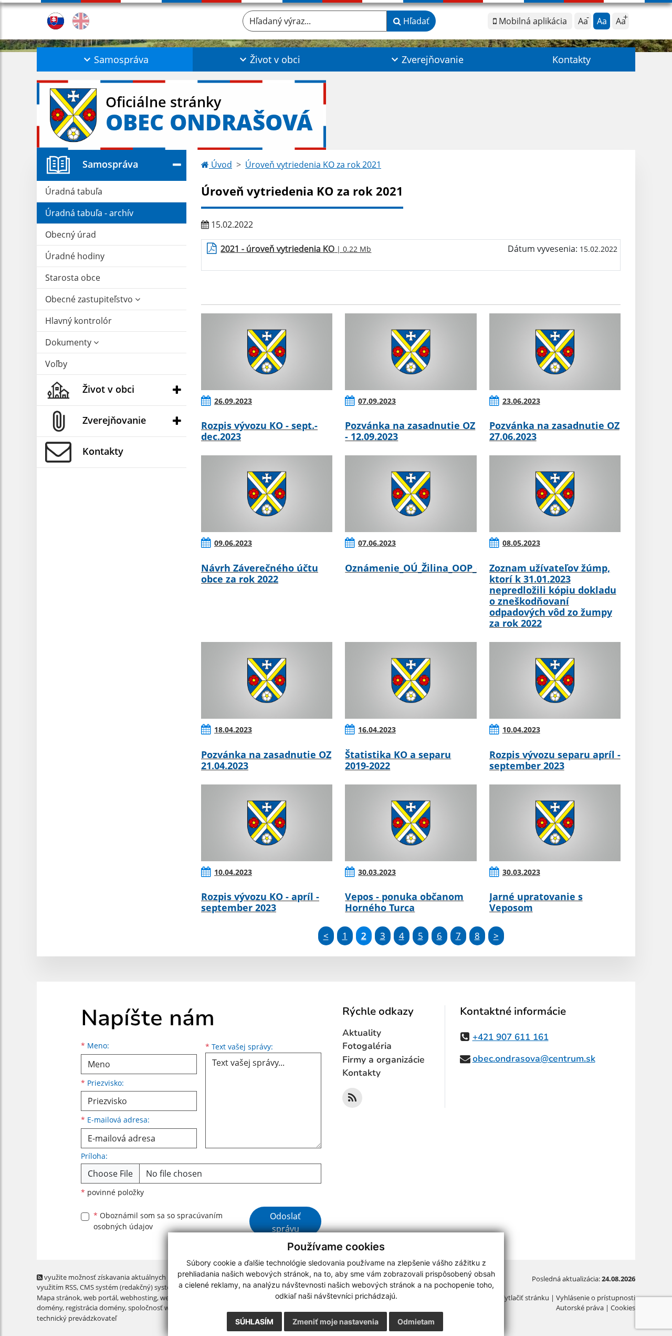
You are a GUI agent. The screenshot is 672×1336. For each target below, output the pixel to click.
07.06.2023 (377, 543)
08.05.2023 (521, 543)
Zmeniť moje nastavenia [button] (335, 1321)
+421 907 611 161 (510, 1037)
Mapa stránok (58, 1297)
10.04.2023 (521, 730)
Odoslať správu (285, 1222)
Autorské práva (580, 1307)
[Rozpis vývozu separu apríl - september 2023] (555, 680)
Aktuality (361, 1033)
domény (49, 1307)
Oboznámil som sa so (158, 1220)
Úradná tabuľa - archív (89, 213)
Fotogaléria (367, 1046)
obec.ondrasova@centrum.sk (533, 1059)
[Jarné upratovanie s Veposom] (555, 822)
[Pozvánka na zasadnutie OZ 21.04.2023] (266, 680)
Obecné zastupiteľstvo (90, 299)
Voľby (56, 364)
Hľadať (415, 21)
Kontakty (571, 59)
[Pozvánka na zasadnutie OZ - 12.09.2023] (410, 351)
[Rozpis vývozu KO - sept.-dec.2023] (266, 351)
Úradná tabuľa (73, 191)
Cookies (623, 1307)
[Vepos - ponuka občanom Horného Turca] (410, 822)
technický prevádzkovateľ (77, 1318)
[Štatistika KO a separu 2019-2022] (410, 680)
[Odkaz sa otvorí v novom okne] (352, 1098)
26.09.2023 (233, 401)
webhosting (138, 1297)
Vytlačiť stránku (524, 1297)
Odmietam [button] (416, 1321)
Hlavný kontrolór (78, 321)
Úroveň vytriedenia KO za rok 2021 (313, 164)
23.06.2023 (521, 401)
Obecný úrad (70, 234)
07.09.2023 (377, 401)
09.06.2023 (233, 543)
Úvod (220, 164)
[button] (115, 59)
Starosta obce (72, 277)
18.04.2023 (233, 730)
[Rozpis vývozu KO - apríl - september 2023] (266, 822)
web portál (100, 1297)
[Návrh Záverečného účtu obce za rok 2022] (266, 493)
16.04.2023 (377, 730)
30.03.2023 (377, 872)
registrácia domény (95, 1307)
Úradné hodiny (74, 256)
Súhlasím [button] (254, 1321)
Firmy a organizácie (383, 1060)
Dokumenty (69, 342)
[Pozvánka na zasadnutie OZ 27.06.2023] (555, 351)
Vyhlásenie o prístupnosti (595, 1297)
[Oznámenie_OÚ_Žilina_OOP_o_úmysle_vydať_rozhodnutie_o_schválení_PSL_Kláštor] (410, 493)
